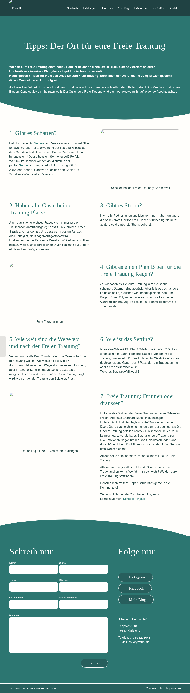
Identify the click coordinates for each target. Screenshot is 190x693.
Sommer (39, 143)
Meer (156, 87)
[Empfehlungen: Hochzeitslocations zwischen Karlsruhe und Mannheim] (3, 346)
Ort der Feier (16, 597)
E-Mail (63, 562)
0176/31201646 (140, 637)
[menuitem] (73, 8)
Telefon (13, 580)
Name (13, 562)
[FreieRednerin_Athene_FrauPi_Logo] (15, 8)
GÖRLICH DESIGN (47, 688)
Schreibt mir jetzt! (134, 499)
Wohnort (63, 580)
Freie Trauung (88, 75)
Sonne (23, 165)
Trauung (97, 91)
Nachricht (14, 615)
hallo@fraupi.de (138, 642)
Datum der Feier (68, 597)
